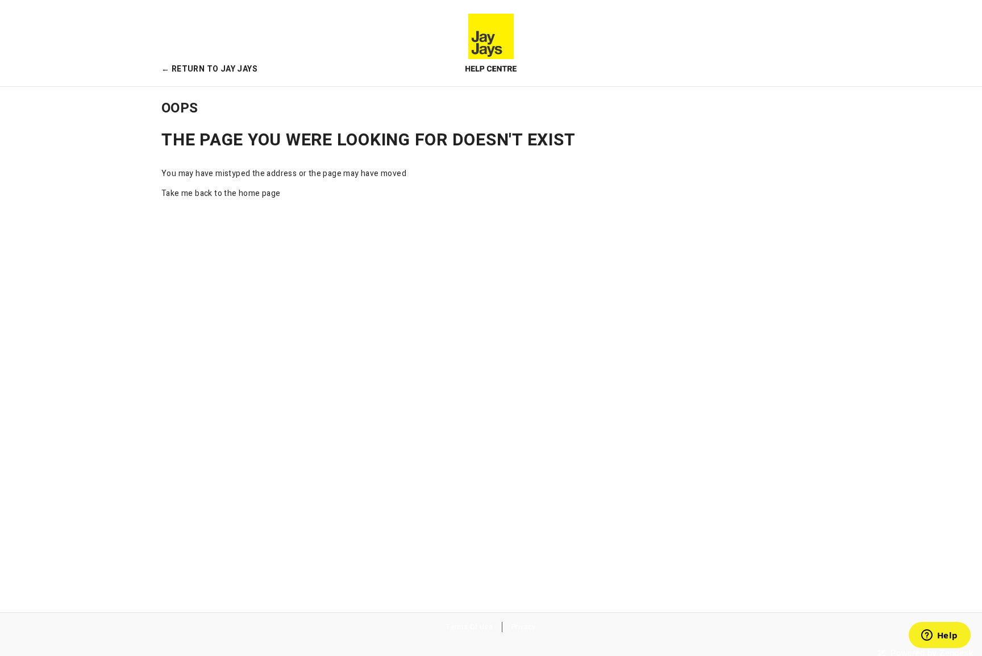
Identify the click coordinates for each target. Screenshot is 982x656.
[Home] (491, 43)
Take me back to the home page (221, 193)
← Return (209, 69)
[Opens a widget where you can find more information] (939, 636)
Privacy (523, 627)
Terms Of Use (469, 627)
